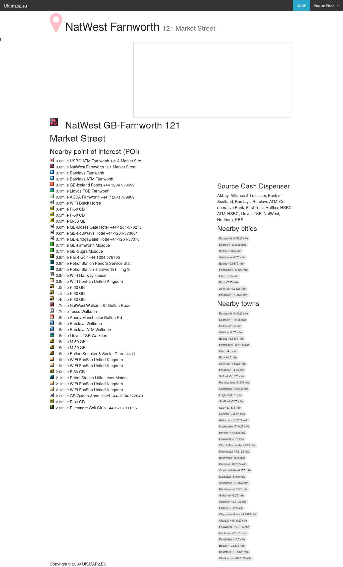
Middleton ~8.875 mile (232, 476)
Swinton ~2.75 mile (230, 332)
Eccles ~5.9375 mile (231, 263)
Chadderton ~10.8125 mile (235, 558)
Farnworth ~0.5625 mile (233, 238)
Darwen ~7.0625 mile (232, 414)
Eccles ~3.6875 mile (231, 338)
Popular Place (324, 5)
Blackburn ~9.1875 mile (233, 489)
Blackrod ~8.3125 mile (232, 464)
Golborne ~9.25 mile (231, 495)
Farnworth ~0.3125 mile (233, 313)
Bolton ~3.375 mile (230, 251)
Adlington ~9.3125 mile (232, 501)
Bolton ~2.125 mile (230, 326)
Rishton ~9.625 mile (231, 508)
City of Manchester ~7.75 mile (237, 445)
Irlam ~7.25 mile (228, 276)
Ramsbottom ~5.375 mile (234, 382)
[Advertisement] (88, 73)
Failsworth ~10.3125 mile (234, 527)
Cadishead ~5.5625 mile (233, 389)
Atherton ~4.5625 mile (232, 363)
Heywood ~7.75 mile (231, 439)
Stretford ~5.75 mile (231, 401)
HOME (301, 5)
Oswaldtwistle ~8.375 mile (235, 470)
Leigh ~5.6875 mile (230, 395)
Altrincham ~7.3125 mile (233, 420)
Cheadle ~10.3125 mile (233, 520)
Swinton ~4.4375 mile (232, 257)
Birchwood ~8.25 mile (232, 458)
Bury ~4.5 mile (228, 357)
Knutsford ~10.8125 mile (234, 552)
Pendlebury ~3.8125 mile (234, 345)
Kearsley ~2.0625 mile (232, 244)
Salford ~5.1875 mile (231, 376)
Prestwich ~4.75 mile (231, 370)
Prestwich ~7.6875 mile (233, 295)
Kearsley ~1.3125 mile (232, 320)
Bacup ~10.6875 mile (232, 545)
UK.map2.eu (15, 6)
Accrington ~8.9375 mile (233, 483)
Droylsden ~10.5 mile (232, 539)
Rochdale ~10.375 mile (233, 533)
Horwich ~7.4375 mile (232, 432)
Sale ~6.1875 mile (230, 407)
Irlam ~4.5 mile (228, 351)
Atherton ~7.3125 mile (232, 288)
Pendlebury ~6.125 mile (233, 270)
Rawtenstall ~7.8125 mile (234, 451)
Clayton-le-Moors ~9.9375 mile (237, 514)
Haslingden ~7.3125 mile (234, 426)
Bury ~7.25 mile (228, 282)
